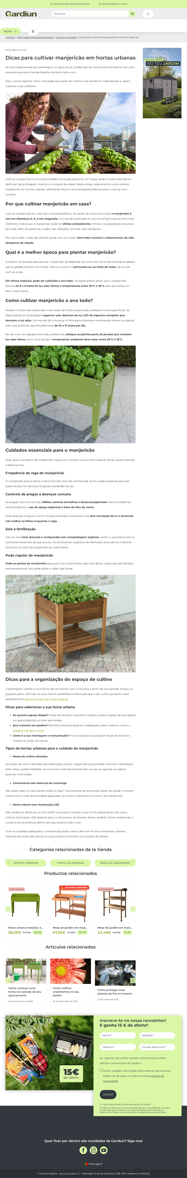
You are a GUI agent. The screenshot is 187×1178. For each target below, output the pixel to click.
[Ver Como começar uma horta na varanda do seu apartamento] (25, 981)
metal (40, 730)
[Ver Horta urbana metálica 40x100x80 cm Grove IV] (25, 910)
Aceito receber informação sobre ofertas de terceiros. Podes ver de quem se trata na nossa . (137, 1076)
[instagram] (93, 1150)
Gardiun (10, 37)
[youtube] (104, 1150)
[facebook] (83, 1150)
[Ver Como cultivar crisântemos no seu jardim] (70, 981)
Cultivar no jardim (66, 37)
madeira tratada (23, 730)
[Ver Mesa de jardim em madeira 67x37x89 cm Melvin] (115, 910)
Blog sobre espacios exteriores (35, 37)
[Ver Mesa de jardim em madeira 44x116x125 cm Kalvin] (70, 910)
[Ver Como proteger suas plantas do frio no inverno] (115, 982)
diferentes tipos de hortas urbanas (46, 699)
